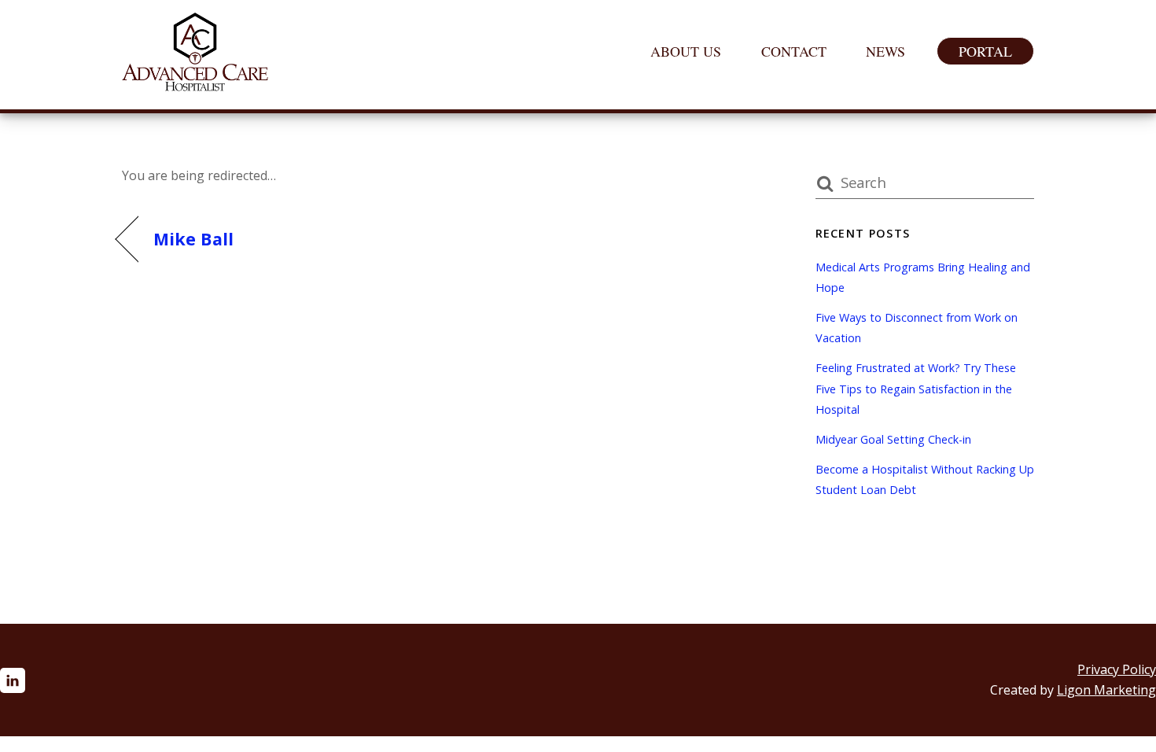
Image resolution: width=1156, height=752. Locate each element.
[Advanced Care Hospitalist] (195, 82)
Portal (985, 51)
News (885, 51)
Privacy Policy (1116, 669)
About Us (685, 51)
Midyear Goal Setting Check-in (893, 439)
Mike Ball (193, 239)
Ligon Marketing (1106, 690)
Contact (794, 51)
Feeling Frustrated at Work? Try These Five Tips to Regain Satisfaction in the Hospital (915, 388)
